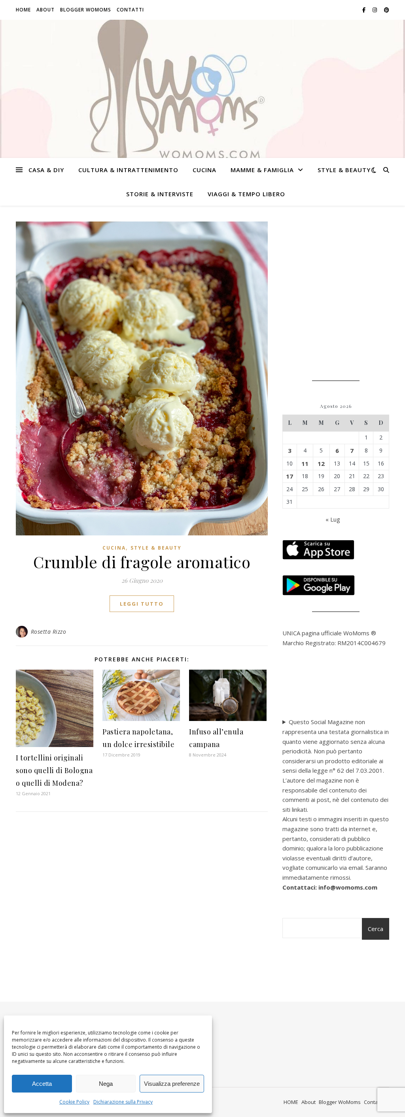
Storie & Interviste (159, 194)
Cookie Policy (74, 1101)
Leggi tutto (142, 603)
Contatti (130, 9)
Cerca (375, 929)
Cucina (204, 170)
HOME (23, 9)
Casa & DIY (46, 170)
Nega (106, 1083)
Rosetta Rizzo (48, 631)
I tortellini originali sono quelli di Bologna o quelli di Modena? (54, 770)
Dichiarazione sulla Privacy (123, 1101)
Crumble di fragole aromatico (141, 561)
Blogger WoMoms (85, 9)
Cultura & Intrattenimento (128, 170)
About (45, 9)
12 (321, 463)
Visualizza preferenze (172, 1083)
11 (304, 463)
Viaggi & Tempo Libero (246, 194)
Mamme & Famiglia (262, 170)
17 (289, 476)
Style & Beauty (344, 170)
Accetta (42, 1083)
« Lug (333, 519)
